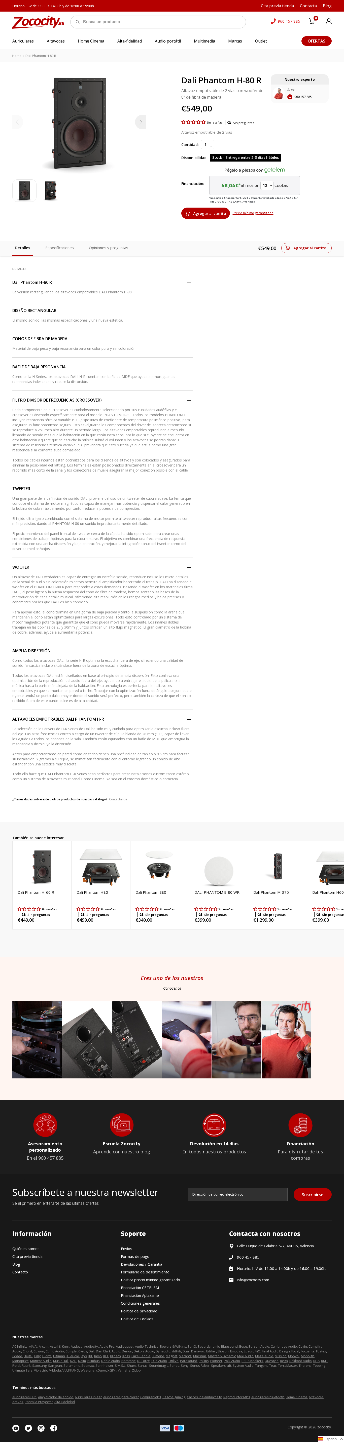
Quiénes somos (26, 1248)
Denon (127, 1351)
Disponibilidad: (194, 157)
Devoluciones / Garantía (141, 1264)
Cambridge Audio (284, 1346)
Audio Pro (106, 1346)
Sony (185, 1365)
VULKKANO (70, 1370)
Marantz (185, 1356)
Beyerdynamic (209, 1346)
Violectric (41, 1370)
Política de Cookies (137, 1318)
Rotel (16, 1365)
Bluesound (229, 1346)
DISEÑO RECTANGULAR (34, 310)
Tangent (261, 1365)
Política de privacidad (139, 1310)
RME (324, 1360)
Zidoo (136, 1370)
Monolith (307, 1356)
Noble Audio (110, 1360)
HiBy (37, 1356)
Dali (91, 1351)
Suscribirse (312, 1194)
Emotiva (236, 1351)
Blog (16, 1264)
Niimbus (93, 1360)
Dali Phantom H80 (92, 892)
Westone (87, 1370)
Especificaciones (59, 247)
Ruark (26, 1365)
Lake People (140, 1356)
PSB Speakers (252, 1360)
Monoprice (20, 1360)
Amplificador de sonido (55, 1397)
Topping (319, 1365)
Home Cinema (296, 1397)
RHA (316, 1360)
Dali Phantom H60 (328, 892)
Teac (273, 1365)
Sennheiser (104, 1365)
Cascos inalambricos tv (204, 1397)
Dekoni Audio (144, 1351)
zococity (324, 1427)
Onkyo (173, 1360)
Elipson (223, 1351)
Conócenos (172, 988)
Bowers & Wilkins (173, 1346)
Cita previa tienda (27, 1256)
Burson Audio (259, 1346)
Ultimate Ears (22, 1370)
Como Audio (55, 1351)
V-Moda (55, 1370)
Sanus (143, 1365)
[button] (194, 122)
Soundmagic (158, 1365)
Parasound (188, 1360)
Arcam (43, 1346)
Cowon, (39, 1351)
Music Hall (60, 1360)
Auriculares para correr (121, 1397)
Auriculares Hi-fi (24, 1397)
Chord (27, 1351)
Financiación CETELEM (140, 1287)
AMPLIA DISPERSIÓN (31, 650)
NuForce (143, 1360)
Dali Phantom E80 (150, 892)
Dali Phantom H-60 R (36, 892)
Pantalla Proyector (39, 1401)
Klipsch (115, 1356)
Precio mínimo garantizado (253, 213)
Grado (17, 1356)
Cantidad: (190, 144)
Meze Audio (264, 1356)
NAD (73, 1360)
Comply (71, 1351)
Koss (126, 1356)
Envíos (126, 1248)
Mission (281, 1356)
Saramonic (71, 1365)
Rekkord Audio (300, 1360)
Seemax (87, 1365)
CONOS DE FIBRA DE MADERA (39, 338)
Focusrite (308, 1351)
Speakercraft (221, 1365)
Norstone (128, 1360)
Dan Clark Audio (108, 1351)
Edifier (211, 1351)
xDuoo (101, 1370)
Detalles (22, 247)
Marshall (200, 1356)
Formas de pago (135, 1256)
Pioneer (216, 1360)
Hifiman (59, 1356)
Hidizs (47, 1356)
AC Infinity (19, 1346)
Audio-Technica (146, 1346)
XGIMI (112, 1370)
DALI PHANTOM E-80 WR (216, 892)
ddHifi (176, 1351)
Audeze (77, 1346)
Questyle (272, 1360)
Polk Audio (232, 1360)
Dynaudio (163, 1351)
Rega (284, 1360)
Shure (131, 1365)
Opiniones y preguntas (108, 247)
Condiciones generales (140, 1303)
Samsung (39, 1365)
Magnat (171, 1356)
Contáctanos (118, 799)
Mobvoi (293, 1356)
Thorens (305, 1365)
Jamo (98, 1356)
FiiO (257, 1351)
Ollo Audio (159, 1360)
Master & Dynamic (222, 1356)
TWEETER (21, 488)
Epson (248, 1351)
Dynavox (198, 1351)
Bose (243, 1346)
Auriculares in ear (88, 1397)
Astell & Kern (59, 1346)
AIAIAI (33, 1346)
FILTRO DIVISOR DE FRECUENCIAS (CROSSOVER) (57, 400)
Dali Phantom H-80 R (32, 282)
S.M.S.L (120, 1365)
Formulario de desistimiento (145, 1271)
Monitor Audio (41, 1360)
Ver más (249, 201)
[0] (312, 22)
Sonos (174, 1365)
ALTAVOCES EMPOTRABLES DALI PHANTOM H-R (58, 719)
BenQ (192, 1346)
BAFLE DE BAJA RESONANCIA (39, 367)
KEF (106, 1356)
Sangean (55, 1365)
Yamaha (124, 1370)
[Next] (140, 122)
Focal (295, 1351)
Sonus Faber (200, 1365)
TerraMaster (287, 1365)
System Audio (243, 1365)
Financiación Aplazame (140, 1295)
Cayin (302, 1346)
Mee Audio (245, 1356)
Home (16, 55)
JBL (90, 1356)
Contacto (20, 1271)
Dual (186, 1351)
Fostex (321, 1351)
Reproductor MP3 (236, 1397)
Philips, (204, 1360)
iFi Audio (72, 1356)
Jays (84, 1356)
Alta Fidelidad (64, 1401)
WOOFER (20, 567)
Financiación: (192, 183)
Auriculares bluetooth (267, 1397)
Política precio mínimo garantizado (150, 1279)
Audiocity (91, 1346)
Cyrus (82, 1351)
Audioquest (124, 1346)
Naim (82, 1360)
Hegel (28, 1356)
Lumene (158, 1356)
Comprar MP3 (150, 1397)
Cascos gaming (173, 1397)
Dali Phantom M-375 (271, 892)
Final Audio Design (276, 1351)
